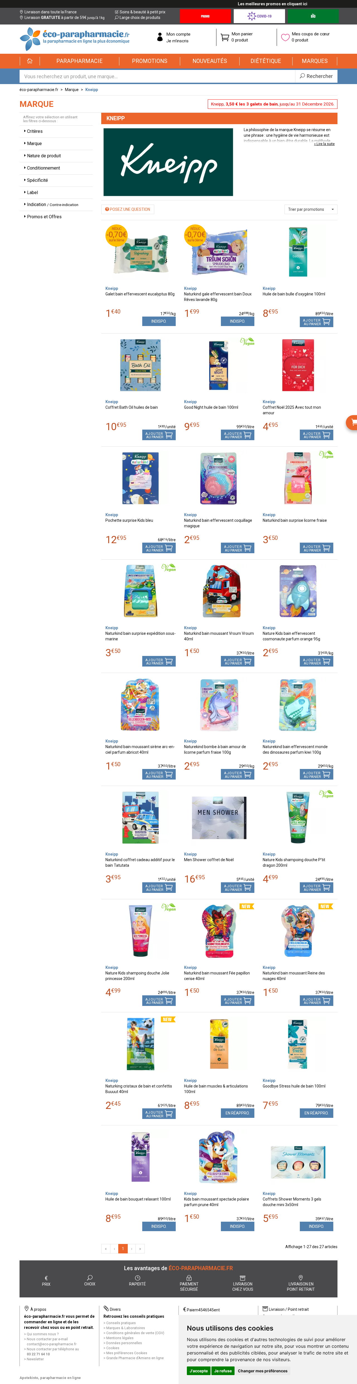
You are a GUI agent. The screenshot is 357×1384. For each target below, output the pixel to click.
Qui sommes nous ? (43, 1334)
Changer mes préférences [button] (263, 1370)
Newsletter (35, 1359)
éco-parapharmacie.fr (39, 89)
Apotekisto (50, 1378)
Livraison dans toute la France (51, 12)
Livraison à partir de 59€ (65, 17)
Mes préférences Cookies (126, 1353)
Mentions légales (120, 1338)
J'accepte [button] (199, 1370)
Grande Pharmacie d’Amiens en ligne (135, 1358)
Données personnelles (124, 1343)
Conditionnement (43, 168)
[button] (79, 61)
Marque (72, 89)
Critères (35, 131)
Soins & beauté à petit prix (142, 12)
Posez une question (129, 209)
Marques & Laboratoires (125, 1328)
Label (32, 192)
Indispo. (159, 321)
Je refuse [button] (223, 1370)
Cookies (112, 1348)
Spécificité (37, 180)
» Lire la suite (324, 144)
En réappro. (238, 1113)
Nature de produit (44, 155)
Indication (52, 204)
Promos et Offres (44, 216)
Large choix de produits (140, 17)
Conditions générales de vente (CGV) (135, 1333)
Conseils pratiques (121, 1323)
